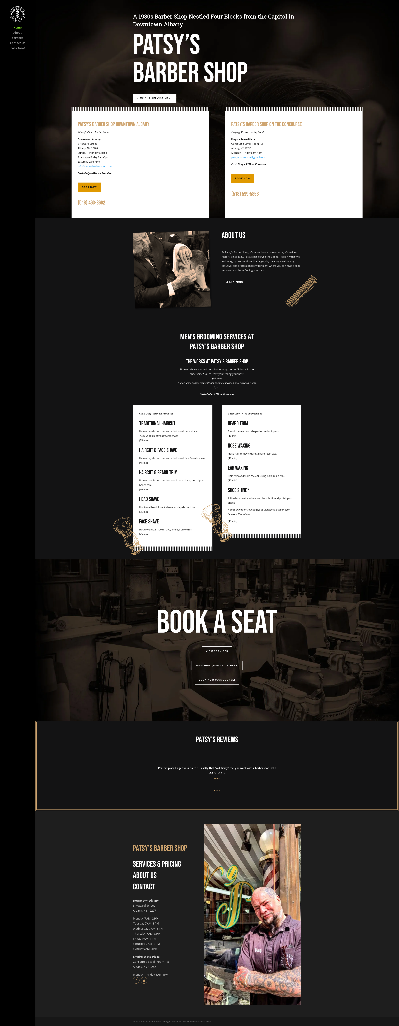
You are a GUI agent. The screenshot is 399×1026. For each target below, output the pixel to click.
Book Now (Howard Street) (217, 665)
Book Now (89, 187)
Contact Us (17, 43)
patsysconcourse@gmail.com (248, 157)
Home (17, 27)
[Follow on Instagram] (144, 980)
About (17, 32)
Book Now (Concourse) (217, 679)
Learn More (235, 282)
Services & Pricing (157, 864)
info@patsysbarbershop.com (95, 166)
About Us (145, 875)
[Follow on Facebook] (136, 980)
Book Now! (17, 48)
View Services (217, 651)
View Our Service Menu (155, 98)
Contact (144, 887)
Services (17, 38)
